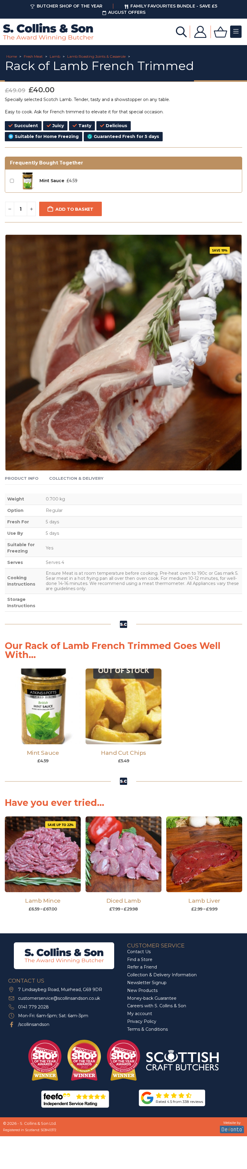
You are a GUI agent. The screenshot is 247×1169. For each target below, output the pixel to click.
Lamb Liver (204, 900)
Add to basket (74, 209)
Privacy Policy (141, 1021)
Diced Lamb (123, 900)
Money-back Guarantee (152, 998)
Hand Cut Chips (123, 752)
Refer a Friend (142, 967)
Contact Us (139, 951)
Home (11, 56)
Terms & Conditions (147, 1029)
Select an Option (45, 886)
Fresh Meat (33, 56)
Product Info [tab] (22, 478)
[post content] (43, 706)
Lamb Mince (42, 900)
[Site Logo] (48, 32)
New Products (142, 990)
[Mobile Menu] (236, 32)
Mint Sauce (51, 180)
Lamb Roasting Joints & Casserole (96, 56)
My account (139, 1013)
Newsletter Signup (147, 982)
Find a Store (139, 959)
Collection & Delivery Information (162, 975)
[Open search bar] (181, 31)
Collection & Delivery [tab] (76, 478)
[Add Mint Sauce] (27, 181)
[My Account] (200, 32)
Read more (126, 738)
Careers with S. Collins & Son (156, 1006)
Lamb (55, 56)
